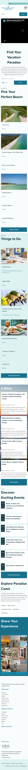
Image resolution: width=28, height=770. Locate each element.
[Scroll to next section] (2, 46)
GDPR (13, 763)
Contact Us (4, 705)
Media (3, 721)
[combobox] (18, 4)
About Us (4, 703)
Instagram (8, 631)
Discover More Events (14, 575)
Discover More (14, 482)
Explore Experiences (14, 375)
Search (20, 82)
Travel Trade (5, 716)
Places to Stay (5, 700)
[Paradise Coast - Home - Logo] (8, 8)
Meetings (4, 712)
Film (3, 723)
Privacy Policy (19, 763)
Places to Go (5, 698)
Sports (3, 714)
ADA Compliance (6, 763)
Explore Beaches (14, 229)
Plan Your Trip (5, 702)
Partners (4, 719)
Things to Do (5, 694)
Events (3, 696)
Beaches (4, 692)
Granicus (24, 766)
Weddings (4, 717)
